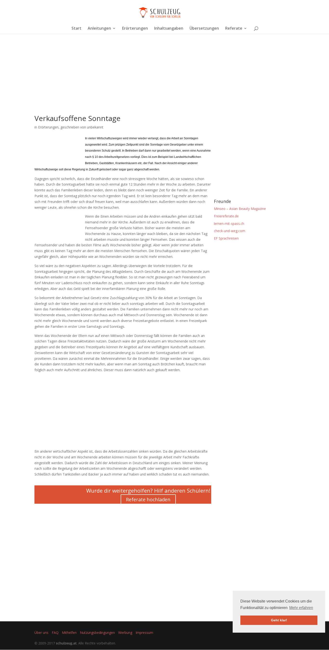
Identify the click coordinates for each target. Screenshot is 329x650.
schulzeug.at (66, 643)
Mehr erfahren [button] (301, 608)
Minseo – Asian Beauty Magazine (240, 208)
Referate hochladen (148, 499)
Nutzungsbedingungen (97, 632)
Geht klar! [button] (279, 620)
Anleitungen (99, 29)
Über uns (41, 632)
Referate (233, 29)
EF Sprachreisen (226, 238)
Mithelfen (69, 632)
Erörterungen (135, 29)
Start (76, 29)
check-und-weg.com (229, 230)
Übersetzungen (204, 29)
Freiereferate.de (226, 216)
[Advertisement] (122, 81)
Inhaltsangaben (168, 29)
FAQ (55, 632)
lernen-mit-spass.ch (229, 223)
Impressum (144, 632)
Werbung (125, 632)
